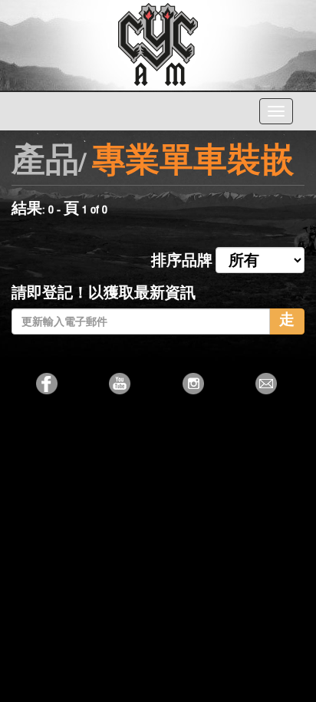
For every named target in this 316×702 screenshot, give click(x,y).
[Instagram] (195, 383)
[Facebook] (48, 383)
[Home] (158, 43)
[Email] (267, 383)
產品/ (49, 163)
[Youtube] (121, 383)
